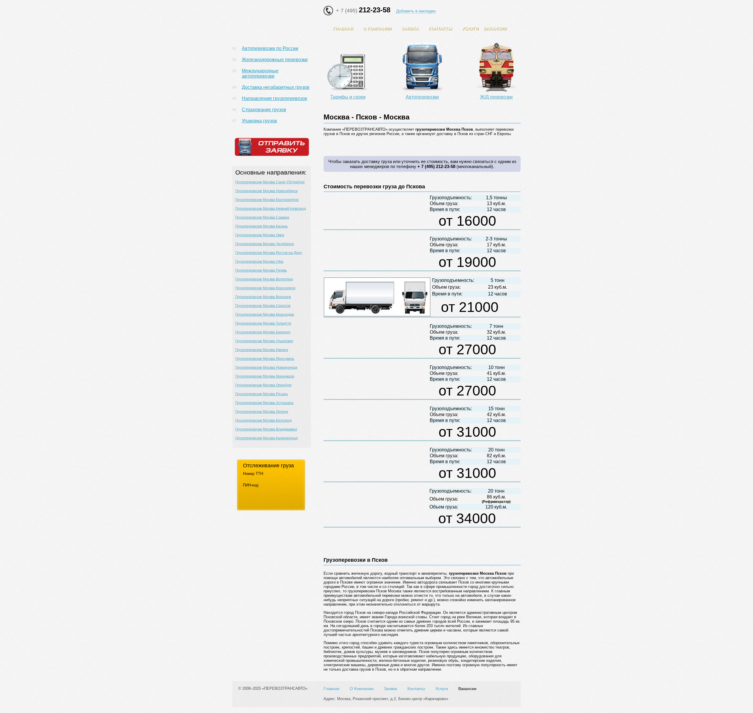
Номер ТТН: (253, 473)
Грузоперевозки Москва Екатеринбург (267, 200)
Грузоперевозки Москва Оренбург (263, 385)
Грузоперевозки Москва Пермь (261, 270)
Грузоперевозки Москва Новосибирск (266, 191)
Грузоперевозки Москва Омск (259, 235)
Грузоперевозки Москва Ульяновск (264, 341)
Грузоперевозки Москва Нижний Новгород (270, 209)
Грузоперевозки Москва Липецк (261, 412)
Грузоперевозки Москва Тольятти (263, 323)
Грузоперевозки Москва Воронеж (263, 297)
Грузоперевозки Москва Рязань (261, 394)
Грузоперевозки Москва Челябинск (264, 244)
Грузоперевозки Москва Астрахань (264, 403)
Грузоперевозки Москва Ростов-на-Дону (268, 253)
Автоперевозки (422, 96)
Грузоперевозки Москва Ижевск (261, 350)
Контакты (416, 688)
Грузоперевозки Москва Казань (261, 226)
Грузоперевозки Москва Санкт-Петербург (270, 182)
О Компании (362, 688)
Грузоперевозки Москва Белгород (263, 420)
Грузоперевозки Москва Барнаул (262, 332)
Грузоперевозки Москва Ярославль (264, 359)
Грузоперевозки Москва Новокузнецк (266, 367)
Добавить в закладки (416, 11)
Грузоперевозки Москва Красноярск (265, 288)
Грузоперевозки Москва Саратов (262, 306)
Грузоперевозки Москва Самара (262, 217)
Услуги (441, 688)
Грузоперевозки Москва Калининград (266, 438)
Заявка (390, 688)
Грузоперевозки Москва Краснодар (264, 315)
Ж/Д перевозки (496, 96)
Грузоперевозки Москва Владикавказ (266, 429)
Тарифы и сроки (348, 96)
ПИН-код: (251, 485)
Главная (331, 688)
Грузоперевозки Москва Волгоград (264, 279)
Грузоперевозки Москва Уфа (259, 262)
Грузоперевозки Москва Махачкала (264, 376)
